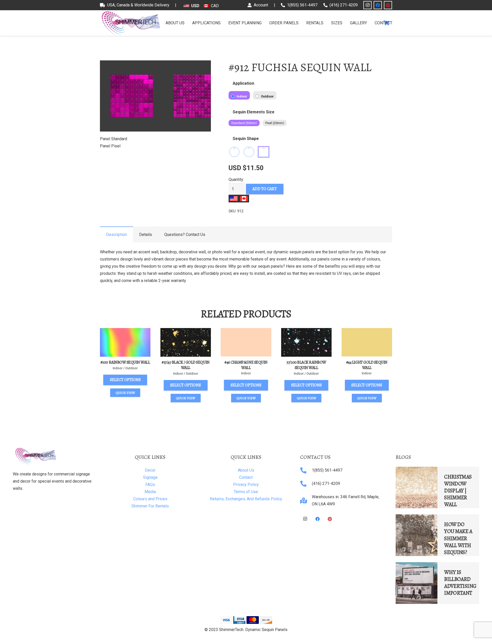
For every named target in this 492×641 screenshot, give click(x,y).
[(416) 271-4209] (306, 484)
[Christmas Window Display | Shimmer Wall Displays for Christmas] (416, 487)
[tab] (116, 234)
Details (145, 234)
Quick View (125, 392)
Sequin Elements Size (253, 112)
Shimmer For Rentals (150, 506)
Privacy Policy (246, 484)
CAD (215, 5)
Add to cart (264, 189)
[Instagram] (367, 5)
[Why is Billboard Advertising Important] (416, 583)
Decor (150, 470)
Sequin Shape (246, 138)
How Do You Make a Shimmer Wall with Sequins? (458, 538)
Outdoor (267, 96)
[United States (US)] (234, 198)
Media (150, 491)
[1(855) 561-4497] (306, 470)
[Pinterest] (388, 5)
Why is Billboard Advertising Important (460, 582)
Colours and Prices (150, 498)
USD (195, 5)
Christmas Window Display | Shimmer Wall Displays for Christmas (457, 501)
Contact (246, 477)
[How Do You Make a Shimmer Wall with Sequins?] (416, 535)
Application (243, 83)
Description (116, 234)
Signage (150, 477)
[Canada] (244, 198)
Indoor (241, 96)
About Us (246, 470)
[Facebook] (378, 5)
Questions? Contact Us (184, 234)
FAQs (150, 484)
